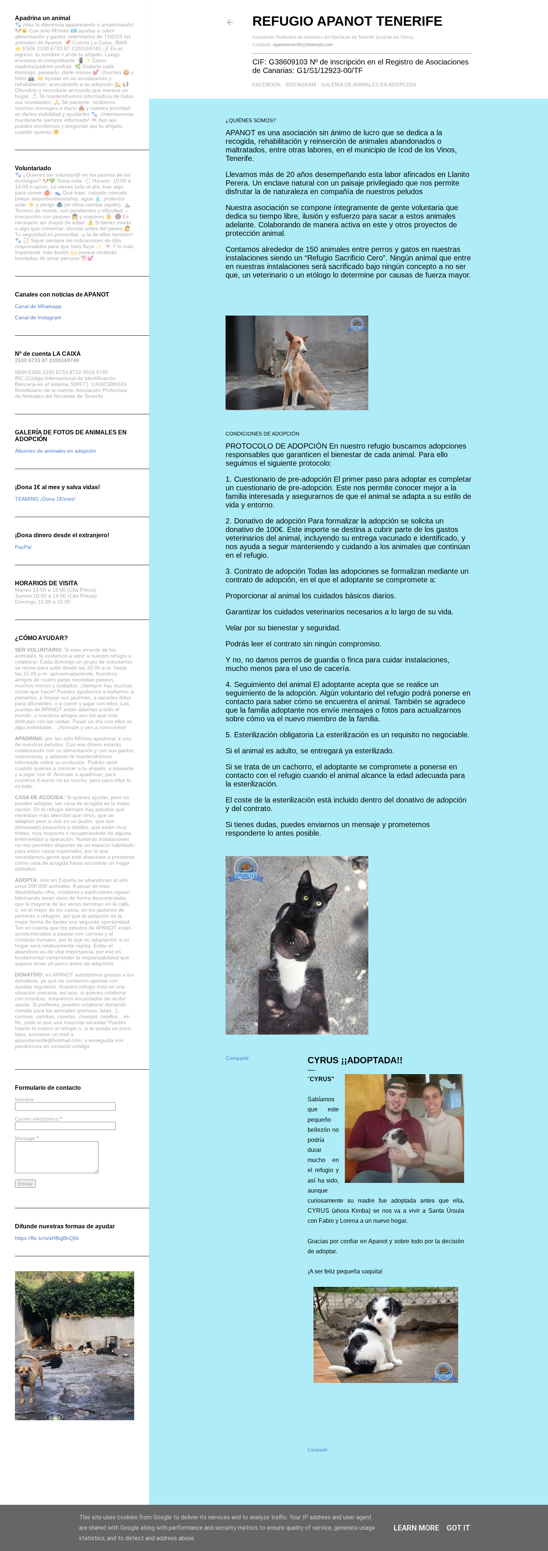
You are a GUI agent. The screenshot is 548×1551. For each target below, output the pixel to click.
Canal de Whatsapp (38, 306)
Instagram (301, 85)
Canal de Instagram (38, 317)
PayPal (23, 547)
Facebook (266, 85)
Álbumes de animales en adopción (55, 451)
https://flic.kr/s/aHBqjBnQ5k (47, 1238)
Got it (458, 1527)
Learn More (416, 1527)
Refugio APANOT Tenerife (347, 21)
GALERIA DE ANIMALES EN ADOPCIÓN (368, 85)
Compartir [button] (237, 1058)
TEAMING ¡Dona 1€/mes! (45, 499)
